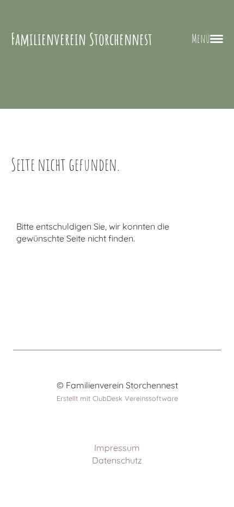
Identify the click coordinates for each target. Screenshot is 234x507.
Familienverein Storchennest (81, 38)
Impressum (117, 447)
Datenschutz (117, 460)
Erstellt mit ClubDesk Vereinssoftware (117, 398)
